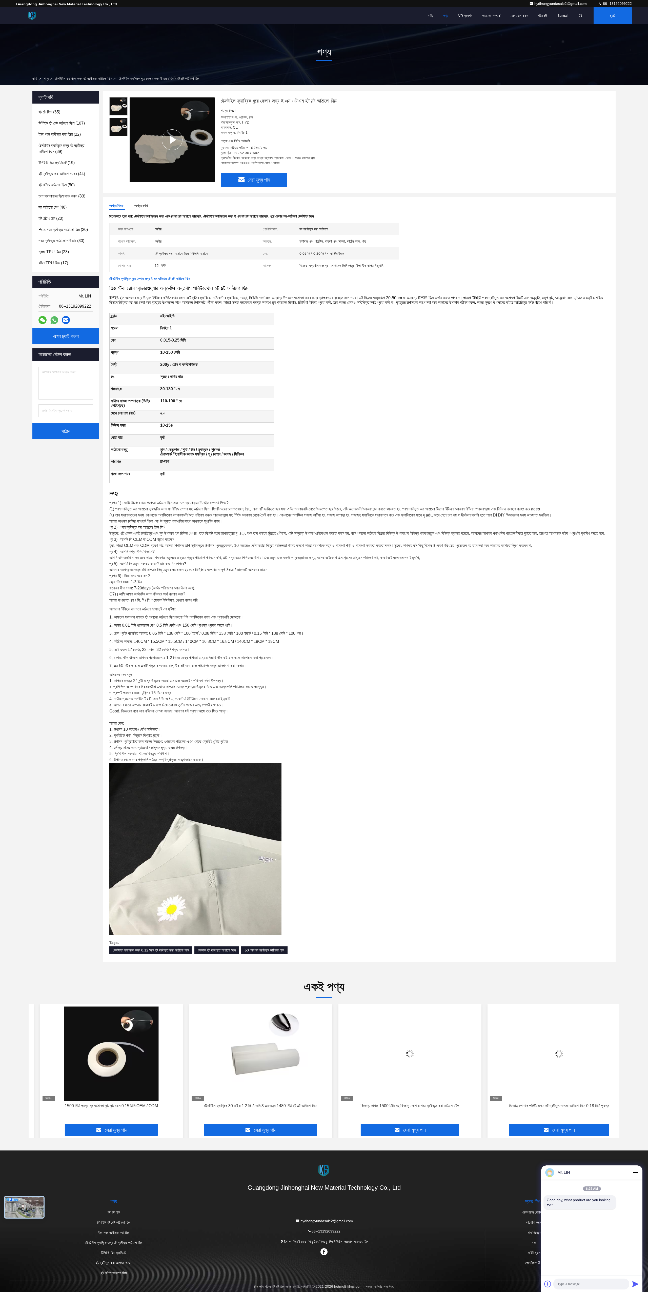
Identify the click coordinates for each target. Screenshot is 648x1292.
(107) (61, 123)
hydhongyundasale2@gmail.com (561, 4)
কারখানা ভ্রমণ (534, 1222)
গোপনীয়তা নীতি (534, 1263)
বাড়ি (430, 16)
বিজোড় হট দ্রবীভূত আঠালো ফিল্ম (217, 950)
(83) (61, 196)
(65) (49, 112)
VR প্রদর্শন (465, 16)
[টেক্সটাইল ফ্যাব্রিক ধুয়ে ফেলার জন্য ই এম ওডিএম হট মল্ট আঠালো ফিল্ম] (172, 139)
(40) (52, 207)
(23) (53, 252)
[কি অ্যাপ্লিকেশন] (54, 320)
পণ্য (445, 16)
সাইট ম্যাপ (534, 1253)
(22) (59, 134)
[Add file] (547, 1283)
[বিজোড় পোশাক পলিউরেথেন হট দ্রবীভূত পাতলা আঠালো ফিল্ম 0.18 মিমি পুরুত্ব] (548, 1053)
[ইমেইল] (66, 320)
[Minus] (635, 1172)
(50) (56, 185)
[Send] (635, 1283)
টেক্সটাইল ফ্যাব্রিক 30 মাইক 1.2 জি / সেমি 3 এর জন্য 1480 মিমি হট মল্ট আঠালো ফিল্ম (249, 1106)
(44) (61, 174)
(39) (61, 148)
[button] (38, 1066)
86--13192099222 (617, 4)
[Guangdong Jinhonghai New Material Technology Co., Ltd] (32, 16)
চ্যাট (612, 16)
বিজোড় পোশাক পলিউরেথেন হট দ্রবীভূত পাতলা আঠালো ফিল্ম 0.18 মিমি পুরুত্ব (548, 1106)
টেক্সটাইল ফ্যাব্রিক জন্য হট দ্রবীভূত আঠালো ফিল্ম (83, 78)
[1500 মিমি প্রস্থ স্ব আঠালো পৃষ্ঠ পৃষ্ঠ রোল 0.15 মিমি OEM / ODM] (100, 1053)
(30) (61, 240)
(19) (56, 163)
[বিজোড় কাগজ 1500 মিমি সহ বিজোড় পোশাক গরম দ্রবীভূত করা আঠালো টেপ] (399, 1053)
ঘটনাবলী (543, 16)
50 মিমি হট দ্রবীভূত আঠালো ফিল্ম (264, 950)
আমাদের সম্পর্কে (491, 16)
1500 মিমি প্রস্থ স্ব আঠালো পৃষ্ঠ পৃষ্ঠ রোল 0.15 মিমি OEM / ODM (100, 1106)
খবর (534, 1243)
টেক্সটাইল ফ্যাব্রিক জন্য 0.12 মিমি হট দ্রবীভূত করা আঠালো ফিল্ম (151, 950)
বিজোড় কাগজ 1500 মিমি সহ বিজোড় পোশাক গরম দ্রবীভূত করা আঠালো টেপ (398, 1106)
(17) (53, 263)
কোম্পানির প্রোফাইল (534, 1212)
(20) (50, 218)
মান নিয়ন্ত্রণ (534, 1232)
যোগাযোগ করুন (519, 16)
